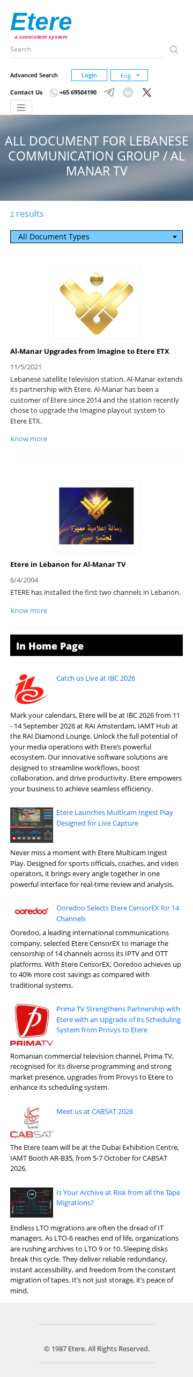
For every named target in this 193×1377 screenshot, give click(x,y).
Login (89, 75)
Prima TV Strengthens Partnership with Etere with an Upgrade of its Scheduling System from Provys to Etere (118, 1019)
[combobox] (96, 236)
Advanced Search (34, 75)
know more (29, 438)
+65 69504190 (77, 92)
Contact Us (26, 92)
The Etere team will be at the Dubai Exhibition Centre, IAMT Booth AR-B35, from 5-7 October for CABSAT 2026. (94, 1157)
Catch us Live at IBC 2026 (95, 678)
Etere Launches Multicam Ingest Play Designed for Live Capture (114, 817)
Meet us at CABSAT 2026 (94, 1111)
